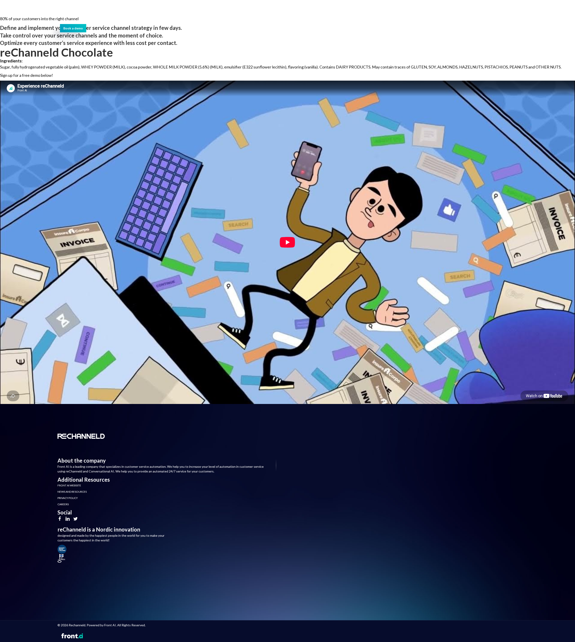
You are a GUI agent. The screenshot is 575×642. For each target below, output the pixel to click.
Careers (63, 504)
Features (167, 13)
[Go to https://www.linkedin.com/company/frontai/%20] (67, 519)
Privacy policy (68, 498)
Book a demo (224, 21)
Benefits (136, 13)
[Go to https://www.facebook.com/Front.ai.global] (60, 519)
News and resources (72, 491)
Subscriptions (203, 13)
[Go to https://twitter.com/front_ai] (75, 519)
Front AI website (69, 485)
